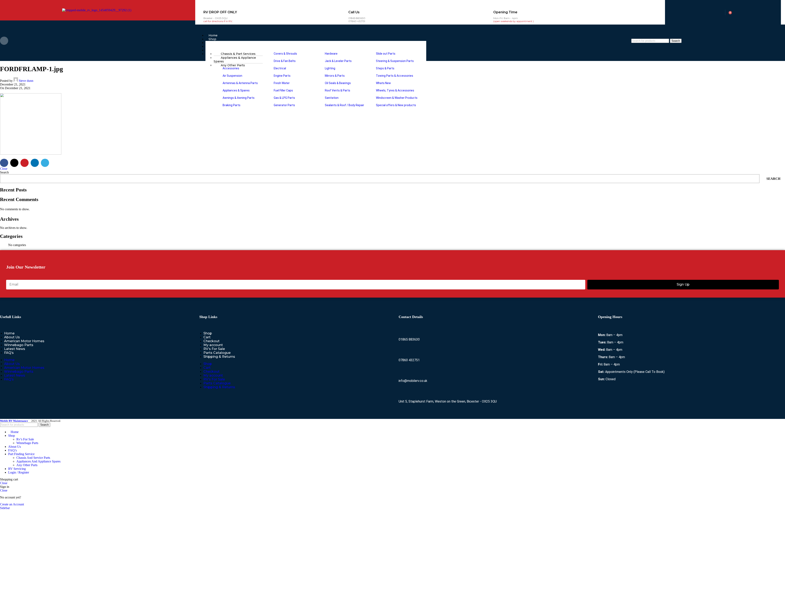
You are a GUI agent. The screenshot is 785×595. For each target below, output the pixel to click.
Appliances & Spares (236, 90)
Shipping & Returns (219, 357)
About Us (12, 337)
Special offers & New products (395, 105)
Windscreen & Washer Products (396, 97)
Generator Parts (284, 105)
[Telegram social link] (45, 163)
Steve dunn (26, 80)
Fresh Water (281, 83)
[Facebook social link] (4, 41)
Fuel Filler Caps (283, 90)
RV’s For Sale (214, 349)
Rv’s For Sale (25, 439)
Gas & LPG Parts (284, 97)
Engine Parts (281, 75)
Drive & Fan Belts (284, 61)
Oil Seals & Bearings (337, 83)
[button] (412, 28)
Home (9, 333)
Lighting (329, 68)
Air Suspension (232, 75)
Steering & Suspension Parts (394, 61)
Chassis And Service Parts (33, 457)
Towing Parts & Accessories (394, 75)
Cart (207, 337)
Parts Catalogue (217, 353)
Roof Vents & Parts (337, 90)
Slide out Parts (385, 53)
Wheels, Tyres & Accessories (394, 90)
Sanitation (331, 97)
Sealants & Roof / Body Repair (344, 105)
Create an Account (12, 504)
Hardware (331, 53)
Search (4, 172)
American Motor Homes (24, 341)
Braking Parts (231, 105)
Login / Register (18, 472)
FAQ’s (9, 353)
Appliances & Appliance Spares (235, 59)
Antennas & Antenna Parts (240, 83)
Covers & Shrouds (285, 53)
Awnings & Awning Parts (238, 97)
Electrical (279, 68)
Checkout (211, 341)
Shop (207, 333)
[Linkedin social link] (35, 163)
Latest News (14, 349)
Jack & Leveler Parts (338, 61)
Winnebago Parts (18, 345)
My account (213, 345)
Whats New (383, 83)
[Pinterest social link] (24, 163)
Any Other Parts (233, 65)
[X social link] (14, 163)
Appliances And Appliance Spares (38, 461)
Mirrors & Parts (334, 75)
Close (3, 168)
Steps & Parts (384, 68)
